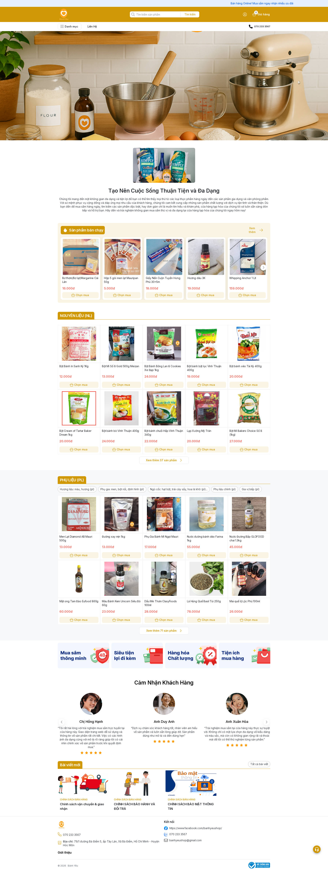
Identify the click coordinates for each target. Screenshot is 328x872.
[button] (77, 489)
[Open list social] (317, 849)
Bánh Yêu (73, 865)
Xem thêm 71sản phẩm (161, 630)
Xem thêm (252, 230)
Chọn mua (82, 295)
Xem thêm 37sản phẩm (161, 460)
